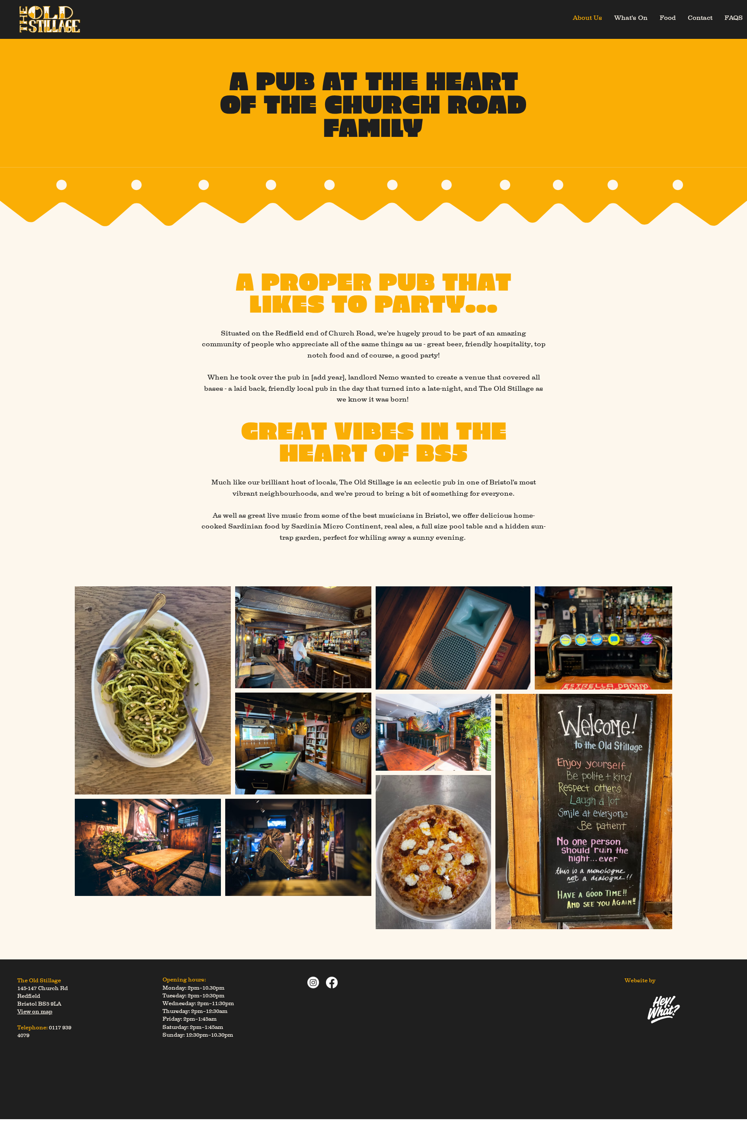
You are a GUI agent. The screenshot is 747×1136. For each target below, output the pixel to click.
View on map (34, 1011)
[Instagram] (313, 982)
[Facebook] (332, 982)
